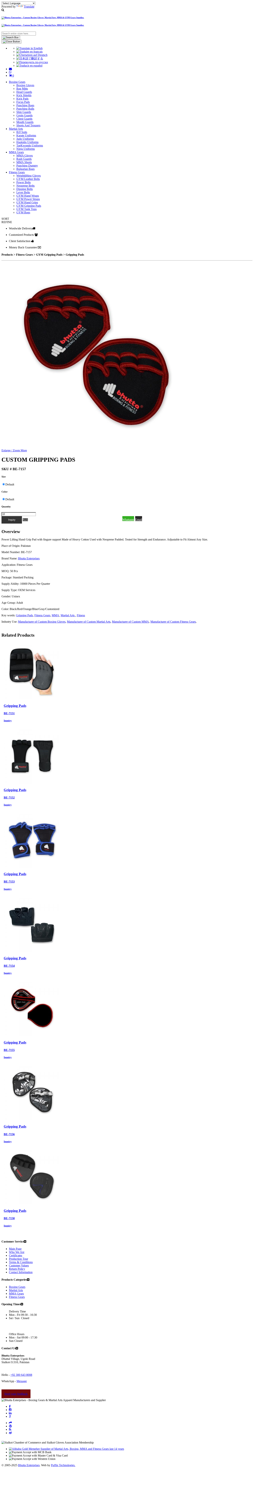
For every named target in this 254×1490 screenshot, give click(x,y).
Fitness (81, 615)
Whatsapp (128, 519)
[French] (29, 51)
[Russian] (32, 62)
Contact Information (21, 1272)
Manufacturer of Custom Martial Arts (88, 621)
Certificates (15, 1255)
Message (22, 1381)
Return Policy (17, 1268)
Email (138, 519)
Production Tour (18, 1258)
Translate (29, 6)
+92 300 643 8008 (21, 1374)
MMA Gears (16, 1293)
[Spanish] (29, 65)
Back (25, 519)
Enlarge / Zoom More (14, 450)
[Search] (10, 38)
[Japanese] (29, 58)
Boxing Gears (17, 1286)
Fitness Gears (42, 615)
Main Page (15, 1248)
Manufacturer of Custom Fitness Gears (173, 621)
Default (9, 484)
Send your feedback (16, 1393)
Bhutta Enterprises (29, 558)
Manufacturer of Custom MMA (130, 621)
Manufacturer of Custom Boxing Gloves (41, 621)
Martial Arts (68, 615)
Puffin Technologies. (63, 1465)
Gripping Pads (24, 615)
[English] (29, 48)
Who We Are (16, 1252)
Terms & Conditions (21, 1262)
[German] (31, 55)
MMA (55, 615)
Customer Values (19, 1265)
